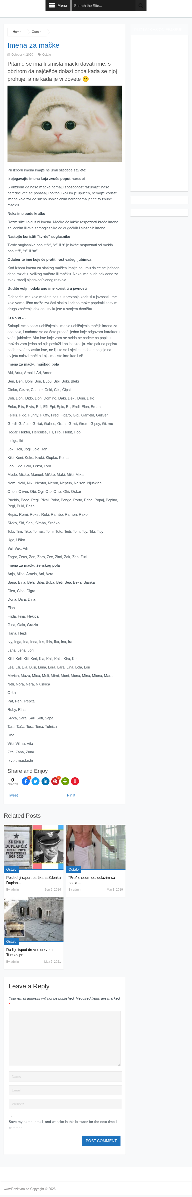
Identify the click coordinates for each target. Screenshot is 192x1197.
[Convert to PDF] (75, 781)
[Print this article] (65, 781)
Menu (62, 5)
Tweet (13, 795)
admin (14, 889)
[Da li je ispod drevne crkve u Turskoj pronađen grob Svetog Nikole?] (33, 919)
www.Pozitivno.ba (16, 1189)
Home (17, 32)
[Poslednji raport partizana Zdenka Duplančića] (33, 847)
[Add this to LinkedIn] (46, 781)
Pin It (71, 795)
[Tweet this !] (36, 781)
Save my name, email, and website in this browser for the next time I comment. (63, 1125)
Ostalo (36, 32)
